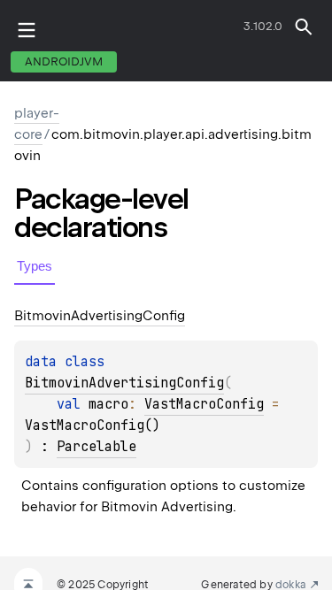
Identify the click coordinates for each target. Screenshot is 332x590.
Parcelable (96, 447)
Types (34, 265)
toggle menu (26, 30)
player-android (215, 30)
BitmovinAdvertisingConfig (124, 383)
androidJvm (64, 61)
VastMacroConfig (204, 404)
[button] (303, 26)
